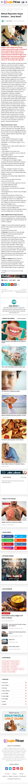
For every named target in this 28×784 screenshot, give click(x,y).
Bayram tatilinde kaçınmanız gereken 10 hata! (14, 415)
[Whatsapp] (9, 284)
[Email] (15, 284)
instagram (8, 548)
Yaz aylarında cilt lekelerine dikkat (11, 391)
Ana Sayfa (3, 9)
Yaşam (21, 669)
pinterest (8, 544)
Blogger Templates (14, 776)
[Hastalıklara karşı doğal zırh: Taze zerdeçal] (14, 601)
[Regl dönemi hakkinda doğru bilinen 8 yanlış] (5, 634)
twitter (21, 536)
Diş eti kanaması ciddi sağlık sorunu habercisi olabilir (14, 342)
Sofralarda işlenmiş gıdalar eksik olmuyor (13, 439)
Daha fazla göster (21, 318)
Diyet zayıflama (15, 661)
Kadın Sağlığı (6, 669)
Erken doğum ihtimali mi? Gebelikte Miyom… (13, 464)
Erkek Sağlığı (16, 663)
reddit (21, 540)
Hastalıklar (14, 666)
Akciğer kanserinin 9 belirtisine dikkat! (12, 522)
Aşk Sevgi (14, 688)
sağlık (8, 9)
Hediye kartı (12, 639)
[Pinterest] (12, 284)
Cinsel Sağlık (6, 661)
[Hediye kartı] (5, 641)
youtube (21, 548)
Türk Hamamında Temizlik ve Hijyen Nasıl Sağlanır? (17, 625)
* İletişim (14, 774)
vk (21, 544)
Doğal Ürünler (7, 663)
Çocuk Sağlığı (12, 671)
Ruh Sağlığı (14, 669)
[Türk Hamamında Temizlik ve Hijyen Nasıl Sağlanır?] (5, 626)
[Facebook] (2, 284)
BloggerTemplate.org (14, 779)
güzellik (14, 704)
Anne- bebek (14, 685)
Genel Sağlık (12, 280)
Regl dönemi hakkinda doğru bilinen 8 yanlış (17, 632)
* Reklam (21, 774)
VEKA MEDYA (13, 306)
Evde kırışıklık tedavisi (14, 646)
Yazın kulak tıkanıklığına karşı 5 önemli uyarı (13, 367)
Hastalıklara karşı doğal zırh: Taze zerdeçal (12, 616)
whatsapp (8, 540)
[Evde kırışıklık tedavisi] (5, 648)
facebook (8, 536)
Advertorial (14, 682)
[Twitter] (5, 284)
